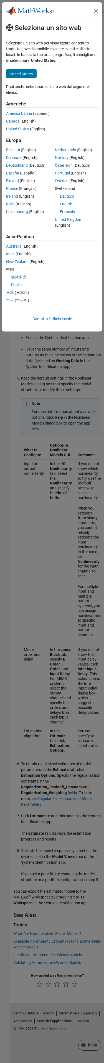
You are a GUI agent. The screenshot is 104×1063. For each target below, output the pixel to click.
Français (67, 212)
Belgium (13, 150)
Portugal (62, 173)
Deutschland (17, 165)
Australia (14, 246)
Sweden (62, 181)
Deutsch (67, 196)
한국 (10, 300)
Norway (62, 157)
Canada (13, 121)
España (12, 173)
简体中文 (19, 277)
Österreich (64, 165)
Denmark (14, 157)
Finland (12, 181)
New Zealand (17, 261)
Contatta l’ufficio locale (52, 319)
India (10, 254)
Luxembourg (17, 212)
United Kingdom (68, 219)
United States (17, 129)
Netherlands (65, 150)
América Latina (19, 113)
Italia (10, 204)
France (12, 188)
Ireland (12, 196)
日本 (10, 292)
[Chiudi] (96, 11)
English (66, 204)
